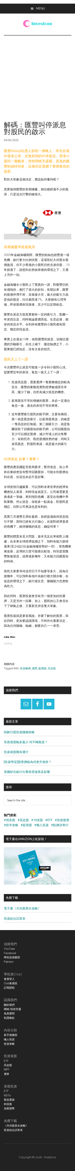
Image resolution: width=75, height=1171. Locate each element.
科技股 (8, 1104)
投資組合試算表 (14, 918)
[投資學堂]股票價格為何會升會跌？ (28, 762)
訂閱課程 (9, 987)
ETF (6, 1060)
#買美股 (9, 820)
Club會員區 (10, 983)
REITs (7, 1095)
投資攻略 (9, 1043)
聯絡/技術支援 (12, 1009)
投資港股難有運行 (16, 752)
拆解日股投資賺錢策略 (19, 732)
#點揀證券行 (59, 825)
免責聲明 (9, 1013)
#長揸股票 (62, 820)
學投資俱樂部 (12, 957)
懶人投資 (9, 1039)
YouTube (9, 948)
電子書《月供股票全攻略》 (22, 908)
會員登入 (9, 978)
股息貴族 (9, 1099)
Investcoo (50, 1157)
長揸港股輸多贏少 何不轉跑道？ (26, 742)
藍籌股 (42, 668)
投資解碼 (25, 668)
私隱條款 (9, 1017)
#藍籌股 (26, 825)
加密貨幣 (9, 1108)
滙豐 (34, 668)
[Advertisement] (37, 74)
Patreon (8, 961)
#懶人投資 (41, 825)
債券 (6, 1073)
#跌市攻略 (11, 825)
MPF (6, 1069)
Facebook (10, 953)
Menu (40, 8)
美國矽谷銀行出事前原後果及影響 (27, 772)
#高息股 (23, 820)
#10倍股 (37, 820)
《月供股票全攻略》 (16, 1125)
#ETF (48, 820)
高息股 (52, 668)
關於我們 (9, 1004)
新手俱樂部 (10, 1035)
